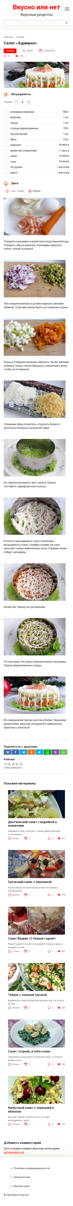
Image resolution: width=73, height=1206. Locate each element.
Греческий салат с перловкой (29, 882)
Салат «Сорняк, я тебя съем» (29, 1051)
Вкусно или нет (36, 7)
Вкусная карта (22, 1186)
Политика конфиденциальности (32, 1168)
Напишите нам (22, 1177)
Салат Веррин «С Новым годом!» (32, 938)
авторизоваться (14, 1152)
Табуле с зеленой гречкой (27, 995)
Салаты (10, 50)
